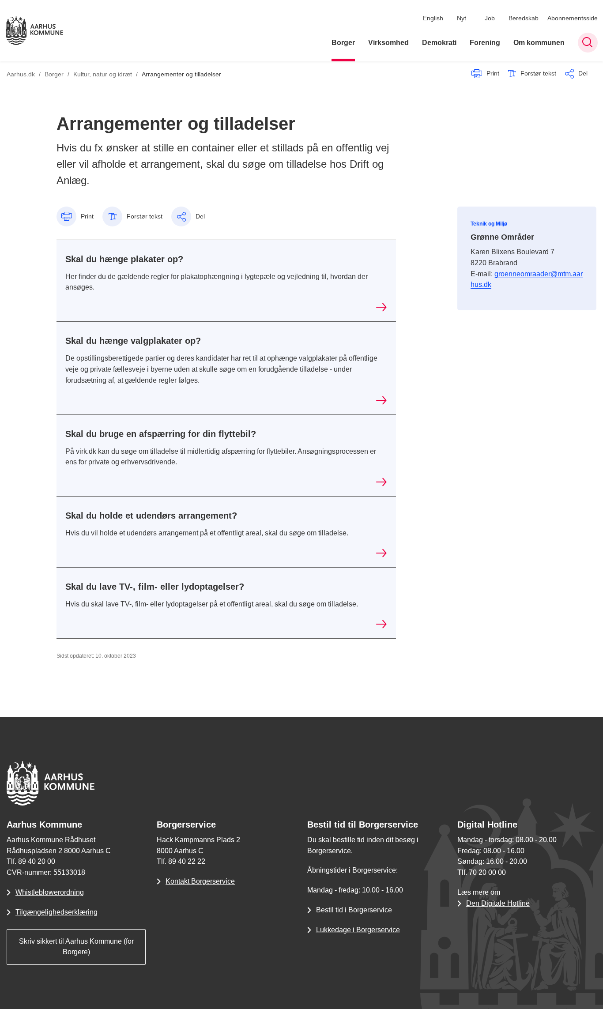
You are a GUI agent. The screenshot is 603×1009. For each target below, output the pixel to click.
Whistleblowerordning (49, 892)
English (433, 18)
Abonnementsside (572, 18)
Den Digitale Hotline (498, 903)
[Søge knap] (588, 43)
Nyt (461, 18)
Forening (485, 42)
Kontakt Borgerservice (200, 881)
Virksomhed (388, 42)
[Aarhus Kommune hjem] (34, 30)
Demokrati (439, 42)
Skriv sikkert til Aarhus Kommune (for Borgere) (76, 946)
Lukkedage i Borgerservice (358, 930)
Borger (343, 42)
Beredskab (524, 18)
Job (490, 18)
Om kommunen (539, 42)
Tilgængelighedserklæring (56, 912)
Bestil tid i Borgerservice (354, 910)
